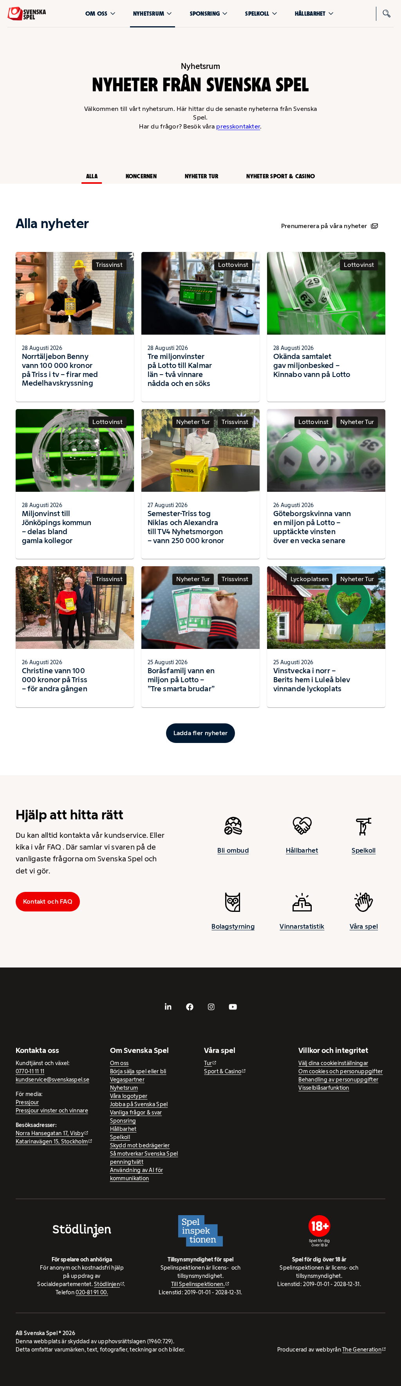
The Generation (361, 1349)
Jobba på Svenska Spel (139, 1104)
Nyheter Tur (202, 176)
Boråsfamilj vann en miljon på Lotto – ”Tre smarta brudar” (181, 679)
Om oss (96, 13)
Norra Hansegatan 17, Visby (50, 1133)
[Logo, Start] (26, 14)
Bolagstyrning (233, 926)
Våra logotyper (129, 1096)
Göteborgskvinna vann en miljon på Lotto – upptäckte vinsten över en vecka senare (312, 527)
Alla (92, 176)
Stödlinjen (107, 1284)
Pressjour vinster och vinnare (52, 1110)
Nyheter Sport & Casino (280, 176)
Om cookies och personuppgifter (340, 1071)
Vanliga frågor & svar (136, 1112)
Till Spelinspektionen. (198, 1284)
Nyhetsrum (148, 13)
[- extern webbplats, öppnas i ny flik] (168, 1007)
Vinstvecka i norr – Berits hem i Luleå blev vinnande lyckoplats (311, 679)
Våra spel (364, 926)
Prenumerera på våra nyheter (324, 226)
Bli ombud (232, 850)
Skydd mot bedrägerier (140, 1145)
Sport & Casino (222, 1071)
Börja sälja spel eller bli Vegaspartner (138, 1075)
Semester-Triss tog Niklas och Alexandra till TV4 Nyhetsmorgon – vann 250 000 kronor (186, 527)
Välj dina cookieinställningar (333, 1063)
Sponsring (205, 13)
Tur (208, 1063)
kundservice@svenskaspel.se (52, 1079)
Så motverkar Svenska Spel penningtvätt (144, 1157)
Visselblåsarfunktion (323, 1087)
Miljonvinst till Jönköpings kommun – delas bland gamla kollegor (57, 527)
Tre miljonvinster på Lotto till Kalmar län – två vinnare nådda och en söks (180, 370)
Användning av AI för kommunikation (136, 1174)
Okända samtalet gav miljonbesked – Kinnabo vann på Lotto (311, 365)
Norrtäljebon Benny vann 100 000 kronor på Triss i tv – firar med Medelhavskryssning (60, 370)
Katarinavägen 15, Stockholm (52, 1141)
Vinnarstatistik (302, 926)
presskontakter (238, 126)
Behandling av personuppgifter (338, 1079)
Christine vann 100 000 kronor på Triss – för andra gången (54, 679)
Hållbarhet (310, 13)
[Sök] (386, 14)
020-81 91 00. (92, 1292)
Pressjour (27, 1102)
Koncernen (141, 176)
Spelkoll (257, 13)
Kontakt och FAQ (47, 901)
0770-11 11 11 (30, 1071)
